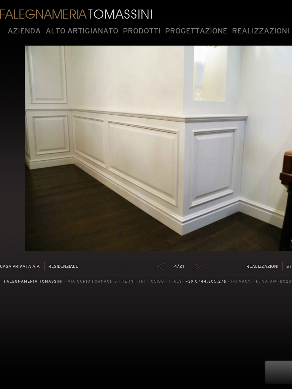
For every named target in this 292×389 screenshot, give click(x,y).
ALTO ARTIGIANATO (82, 31)
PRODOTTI (141, 31)
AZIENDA (24, 31)
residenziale (63, 266)
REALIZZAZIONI (260, 31)
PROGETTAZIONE (196, 31)
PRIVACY (241, 281)
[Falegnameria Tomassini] (76, 13)
